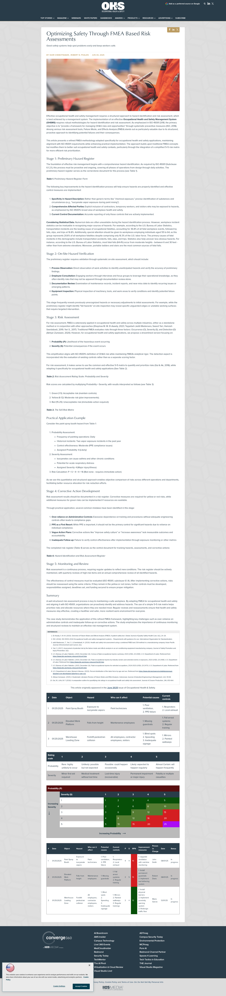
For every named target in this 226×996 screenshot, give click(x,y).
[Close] (89, 965)
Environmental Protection (152, 940)
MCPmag (144, 944)
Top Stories (46, 18)
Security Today (101, 955)
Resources (148, 18)
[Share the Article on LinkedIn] (172, 29)
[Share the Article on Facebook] (168, 29)
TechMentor (100, 959)
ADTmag (144, 933)
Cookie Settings (59, 986)
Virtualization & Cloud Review (108, 967)
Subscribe (180, 18)
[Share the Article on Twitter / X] (177, 29)
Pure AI (143, 948)
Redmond (99, 952)
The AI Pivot (100, 963)
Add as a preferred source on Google (184, 4)
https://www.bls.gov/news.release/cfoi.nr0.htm (70, 656)
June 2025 (112, 687)
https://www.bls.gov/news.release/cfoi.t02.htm (87, 662)
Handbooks (106, 18)
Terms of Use (127, 982)
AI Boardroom (101, 933)
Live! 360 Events (102, 944)
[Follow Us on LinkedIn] (208, 3)
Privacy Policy (98, 982)
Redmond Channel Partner (153, 952)
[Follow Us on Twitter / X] (213, 4)
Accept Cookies (81, 986)
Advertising (164, 18)
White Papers (90, 18)
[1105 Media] (53, 947)
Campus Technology (104, 940)
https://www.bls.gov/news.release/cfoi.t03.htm (70, 668)
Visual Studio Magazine (151, 967)
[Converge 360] (57, 938)
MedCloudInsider (102, 948)
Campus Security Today (151, 937)
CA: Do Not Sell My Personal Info (148, 982)
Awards (119, 18)
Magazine (62, 18)
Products (133, 18)
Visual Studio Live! (103, 971)
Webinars (76, 18)
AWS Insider (100, 937)
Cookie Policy (111, 982)
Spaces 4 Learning (149, 955)
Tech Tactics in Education (152, 959)
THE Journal (146, 963)
